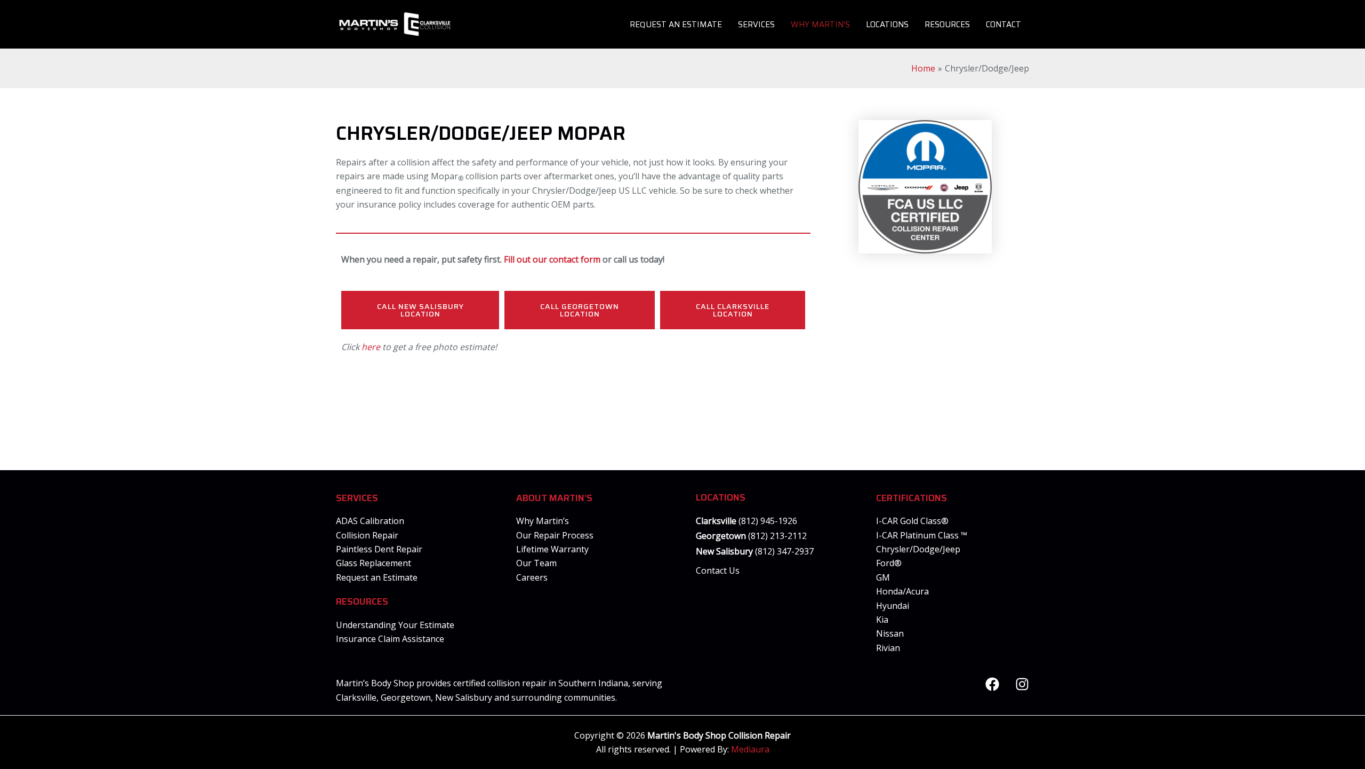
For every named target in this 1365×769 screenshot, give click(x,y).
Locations (887, 24)
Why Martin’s (820, 24)
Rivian (888, 648)
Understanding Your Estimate (395, 625)
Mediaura (750, 749)
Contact (1003, 24)
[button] (420, 310)
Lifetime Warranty (552, 549)
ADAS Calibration (370, 521)
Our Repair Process (554, 535)
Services (756, 24)
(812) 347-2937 (783, 551)
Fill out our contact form (552, 259)
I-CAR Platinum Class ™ (921, 535)
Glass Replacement (373, 563)
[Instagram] (1022, 684)
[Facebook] (992, 684)
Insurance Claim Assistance (390, 639)
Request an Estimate (676, 24)
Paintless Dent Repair (379, 549)
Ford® (889, 563)
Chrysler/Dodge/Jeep (918, 549)
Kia (882, 619)
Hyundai (892, 606)
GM (883, 577)
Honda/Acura (902, 591)
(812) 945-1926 (767, 521)
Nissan (890, 633)
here (371, 347)
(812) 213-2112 (777, 536)
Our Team (536, 563)
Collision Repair (367, 535)
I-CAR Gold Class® (912, 521)
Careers (532, 577)
